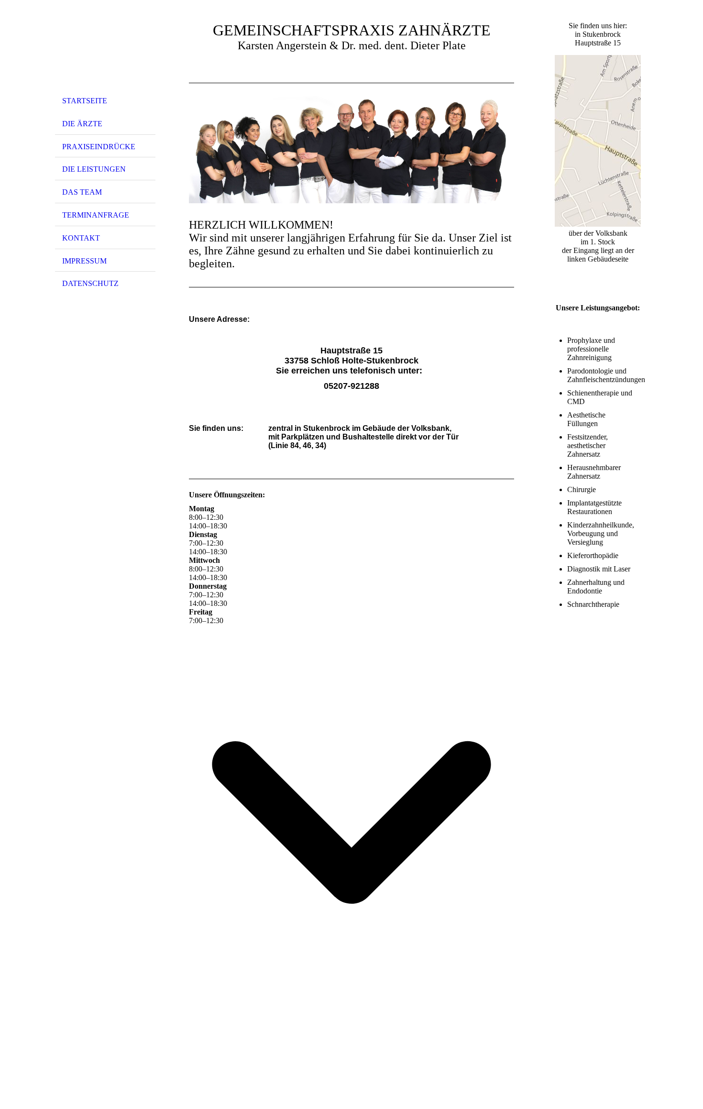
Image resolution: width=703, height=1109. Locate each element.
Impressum (84, 261)
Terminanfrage (95, 215)
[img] (105, 49)
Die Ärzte (82, 124)
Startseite (84, 101)
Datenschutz (90, 283)
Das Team (82, 192)
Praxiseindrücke (98, 147)
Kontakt (81, 238)
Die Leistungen (94, 169)
